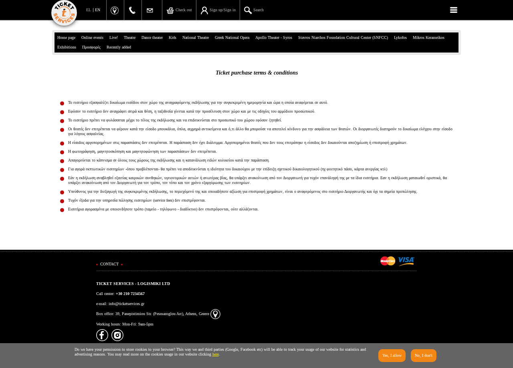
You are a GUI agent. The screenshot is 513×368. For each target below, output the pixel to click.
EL (88, 10)
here (215, 354)
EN (97, 10)
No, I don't (423, 355)
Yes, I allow (392, 355)
